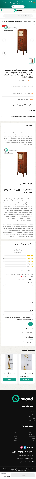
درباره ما (33, 412)
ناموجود (23, 475)
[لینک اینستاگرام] (21, 447)
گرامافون (15, 436)
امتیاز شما (29, 280)
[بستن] (2, 7)
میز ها (33, 438)
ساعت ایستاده (27, 21)
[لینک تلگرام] (25, 447)
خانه (34, 21)
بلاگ (34, 418)
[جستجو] (31, 15)
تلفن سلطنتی (14, 432)
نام (31, 303)
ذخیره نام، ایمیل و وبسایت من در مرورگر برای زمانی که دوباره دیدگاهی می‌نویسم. (18, 318)
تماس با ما (32, 414)
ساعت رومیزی (32, 434)
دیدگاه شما (29, 283)
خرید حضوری (32, 416)
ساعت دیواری (32, 432)
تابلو (16, 438)
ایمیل (31, 310)
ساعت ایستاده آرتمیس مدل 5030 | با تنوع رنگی (27, 373)
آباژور (34, 440)
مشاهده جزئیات (26, 380)
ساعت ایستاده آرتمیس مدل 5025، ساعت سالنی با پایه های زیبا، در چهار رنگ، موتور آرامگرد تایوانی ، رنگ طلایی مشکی (9, 373)
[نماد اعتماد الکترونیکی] (26, 462)
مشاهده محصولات (19, 7)
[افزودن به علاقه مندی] (20, 355)
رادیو (16, 434)
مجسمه (15, 440)
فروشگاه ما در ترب (31, 420)
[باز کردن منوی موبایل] (34, 10)
